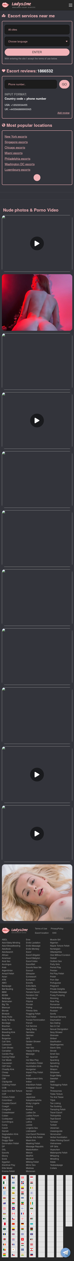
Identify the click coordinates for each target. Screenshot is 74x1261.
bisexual (6, 1007)
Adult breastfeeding (11, 945)
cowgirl (5, 1106)
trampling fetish (58, 1109)
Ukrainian (54, 1127)
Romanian (55, 1004)
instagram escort (34, 1087)
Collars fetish (8, 1096)
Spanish (54, 1056)
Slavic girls (55, 1047)
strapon (53, 1069)
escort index (32, 961)
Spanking (54, 1059)
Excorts (29, 982)
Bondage (6, 1022)
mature (29, 1152)
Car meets (7, 1059)
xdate (53, 1161)
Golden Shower (33, 1041)
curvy (4, 1124)
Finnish (29, 1004)
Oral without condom (60, 954)
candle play (7, 1053)
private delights (57, 988)
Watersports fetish (58, 1152)
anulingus (6, 964)
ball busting (7, 988)
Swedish (54, 1078)
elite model (7, 1167)
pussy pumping (57, 995)
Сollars (53, 1167)
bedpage (6, 998)
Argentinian (7, 970)
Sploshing (55, 1062)
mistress (30, 1167)
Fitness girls (32, 1010)
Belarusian (7, 1001)
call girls (6, 1041)
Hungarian (31, 1069)
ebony (5, 1155)
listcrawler (31, 1130)
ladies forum (32, 1115)
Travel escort (56, 1112)
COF (4, 1093)
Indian (29, 1081)
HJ (27, 1056)
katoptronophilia (33, 1100)
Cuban (5, 1115)
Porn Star (54, 979)
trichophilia (55, 1115)
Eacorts (5, 1152)
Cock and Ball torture (12, 1090)
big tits (5, 1004)
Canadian (6, 1050)
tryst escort (55, 1118)
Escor (28, 951)
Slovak (53, 1050)
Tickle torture (56, 1093)
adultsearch (7, 951)
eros (28, 939)
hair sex (30, 1047)
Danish (5, 1130)
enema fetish (8, 1171)
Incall (28, 1075)
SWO (52, 1081)
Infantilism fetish (34, 1084)
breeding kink (8, 1032)
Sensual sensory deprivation (58, 1018)
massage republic (35, 1146)
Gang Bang (31, 1029)
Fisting (29, 1007)
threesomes (56, 1090)
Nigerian (54, 942)
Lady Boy (30, 1118)
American (6, 957)
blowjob (5, 1013)
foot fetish (31, 1016)
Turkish (53, 1124)
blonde (5, 1010)
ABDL (4, 939)
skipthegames (57, 1044)
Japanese (30, 1096)
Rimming (54, 998)
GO (64, 84)
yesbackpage (56, 1164)
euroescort (31, 976)
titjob (52, 1100)
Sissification (55, 1041)
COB (4, 1087)
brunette (6, 1035)
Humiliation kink (33, 1066)
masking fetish (33, 1143)
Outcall (53, 957)
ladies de (31, 1112)
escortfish (30, 964)
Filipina (29, 1001)
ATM (4, 979)
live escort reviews (35, 1133)
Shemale (54, 1035)
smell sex (55, 1053)
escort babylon (33, 957)
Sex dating (55, 1022)
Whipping (54, 1155)
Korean (29, 1109)
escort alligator (33, 954)
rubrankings (56, 1007)
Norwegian (55, 948)
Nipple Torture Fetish (60, 945)
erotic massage (33, 945)
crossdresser (8, 1112)
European (30, 979)
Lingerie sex (32, 1127)
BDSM (5, 995)
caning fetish (8, 1056)
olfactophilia (56, 951)
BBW (4, 991)
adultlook (6, 948)
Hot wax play (32, 1059)
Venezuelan (55, 1133)
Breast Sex (7, 1029)
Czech (5, 1127)
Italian (29, 1093)
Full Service (31, 1025)
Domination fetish (10, 1143)
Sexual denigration (59, 1029)
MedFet (29, 1155)
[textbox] (36, 29)
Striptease (55, 1072)
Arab (4, 967)
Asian (4, 976)
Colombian (7, 1100)
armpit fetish (8, 973)
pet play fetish (57, 973)
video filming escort (59, 1140)
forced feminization (35, 1019)
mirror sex (31, 1164)
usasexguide (56, 1130)
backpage (6, 985)
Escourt (29, 970)
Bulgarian (6, 1038)
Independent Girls (34, 1078)
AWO (4, 982)
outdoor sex (56, 961)
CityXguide (7, 1081)
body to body (8, 1019)
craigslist (6, 1109)
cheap (5, 1072)
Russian (54, 1010)
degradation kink (10, 1133)
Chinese (6, 1075)
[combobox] (37, 29)
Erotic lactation (33, 942)
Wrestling (54, 1158)
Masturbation (32, 1149)
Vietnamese (55, 1143)
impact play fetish (34, 1072)
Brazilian (6, 1025)
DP (3, 1146)
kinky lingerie (32, 1103)
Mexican (30, 1158)
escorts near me (33, 967)
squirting (54, 1066)
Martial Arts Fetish (34, 1137)
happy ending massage (32, 1052)
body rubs (7, 1016)
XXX (54, 932)
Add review (63, 112)
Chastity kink (8, 1069)
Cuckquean (7, 1118)
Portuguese (55, 982)
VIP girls (54, 1146)
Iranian (29, 1090)
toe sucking (56, 1106)
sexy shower (56, 1032)
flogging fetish (33, 1013)
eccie (4, 1158)
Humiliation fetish (34, 1062)
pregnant (54, 985)
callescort (6, 1044)
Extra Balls (31, 985)
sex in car (55, 1025)
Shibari (53, 1038)
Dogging (6, 1137)
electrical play (8, 1164)
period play (55, 967)
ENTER (37, 52)
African (5, 954)
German (30, 1035)
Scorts (53, 1013)
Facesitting (31, 988)
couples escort (9, 1103)
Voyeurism (55, 1149)
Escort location (42, 932)
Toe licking (55, 1103)
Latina (29, 1121)
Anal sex (6, 961)
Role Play (54, 1001)
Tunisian (54, 1121)
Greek (29, 1044)
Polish (53, 976)
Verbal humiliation (58, 1137)
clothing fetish (9, 1084)
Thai (52, 1087)
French (29, 1022)
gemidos (30, 1032)
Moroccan (30, 1171)
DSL (4, 1149)
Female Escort (32, 991)
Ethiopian (30, 973)
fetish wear (31, 998)
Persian (53, 970)
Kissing (29, 1106)
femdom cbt (32, 995)
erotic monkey (32, 948)
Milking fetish (32, 1161)
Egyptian (6, 1161)
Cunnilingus (7, 1121)
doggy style (7, 1140)
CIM (4, 1078)
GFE (28, 1038)
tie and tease (57, 1096)
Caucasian (7, 1062)
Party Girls (55, 964)
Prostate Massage (58, 991)
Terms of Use (41, 928)
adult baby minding (11, 942)
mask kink (31, 1140)
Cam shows (7, 1047)
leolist (29, 1124)
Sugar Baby (55, 1075)
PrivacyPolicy (57, 928)
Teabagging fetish (58, 1084)
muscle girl (55, 939)
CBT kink (6, 1066)
